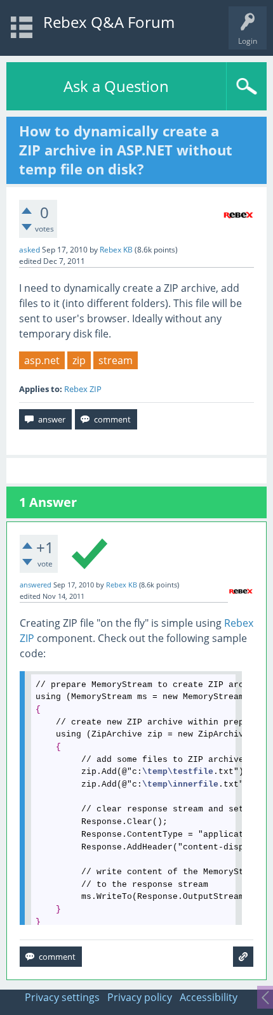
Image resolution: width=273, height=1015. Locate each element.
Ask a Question (116, 85)
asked (29, 249)
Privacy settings (62, 997)
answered (35, 584)
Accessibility (208, 997)
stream (115, 360)
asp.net (42, 360)
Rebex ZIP (83, 389)
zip (79, 360)
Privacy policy (139, 997)
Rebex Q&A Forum (109, 21)
